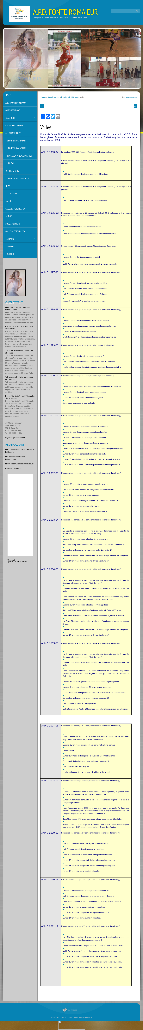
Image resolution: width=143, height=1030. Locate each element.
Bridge (8, 216)
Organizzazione (53, 97)
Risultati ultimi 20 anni (69, 97)
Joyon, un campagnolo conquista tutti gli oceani (19, 351)
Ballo (8, 201)
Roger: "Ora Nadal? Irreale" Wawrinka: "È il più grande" (19, 397)
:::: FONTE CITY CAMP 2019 (17, 179)
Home (43, 97)
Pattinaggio (11, 194)
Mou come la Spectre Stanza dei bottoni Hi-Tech (17, 308)
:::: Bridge (9, 163)
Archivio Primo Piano (15, 103)
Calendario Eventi (14, 126)
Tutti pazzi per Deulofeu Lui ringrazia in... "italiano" (19, 378)
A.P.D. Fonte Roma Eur (65, 12)
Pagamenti (10, 247)
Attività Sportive (13, 133)
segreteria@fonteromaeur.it (15, 438)
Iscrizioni (9, 239)
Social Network (12, 224)
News (7, 186)
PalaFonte (10, 118)
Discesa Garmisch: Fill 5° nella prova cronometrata (19, 327)
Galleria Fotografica (15, 209)
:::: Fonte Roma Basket (15, 141)
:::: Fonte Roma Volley (15, 148)
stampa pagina (130, 97)
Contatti (9, 254)
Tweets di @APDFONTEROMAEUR (17, 561)
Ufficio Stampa (12, 171)
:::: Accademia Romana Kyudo (18, 156)
